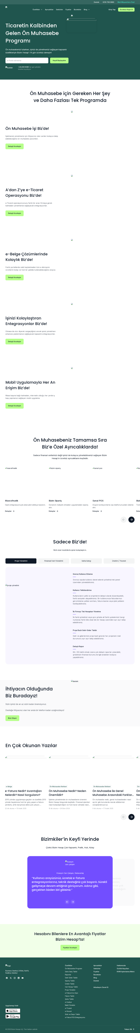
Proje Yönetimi (70, 990)
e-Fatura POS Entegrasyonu (75, 1017)
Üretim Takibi (69, 984)
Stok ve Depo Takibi (72, 1014)
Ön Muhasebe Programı (73, 968)
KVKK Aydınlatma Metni (126, 972)
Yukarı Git (128, 1029)
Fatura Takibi (69, 996)
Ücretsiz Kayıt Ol (126, 9)
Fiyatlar (68, 9)
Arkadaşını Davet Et (101, 987)
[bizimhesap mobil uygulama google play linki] (12, 1016)
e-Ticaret (68, 1008)
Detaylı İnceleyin (14, 146)
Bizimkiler (77, 9)
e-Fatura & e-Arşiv (71, 993)
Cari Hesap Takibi (71, 987)
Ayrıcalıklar (49, 9)
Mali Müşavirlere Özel (126, 2)
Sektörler (59, 9)
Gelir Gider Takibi (71, 978)
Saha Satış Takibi (71, 972)
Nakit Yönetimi (70, 1005)
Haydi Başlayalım (59, 60)
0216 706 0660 (108, 2)
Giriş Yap (112, 9)
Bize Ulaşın (12, 718)
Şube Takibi (69, 999)
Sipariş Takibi (70, 981)
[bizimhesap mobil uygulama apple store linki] (12, 1010)
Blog (85, 9)
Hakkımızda (121, 965)
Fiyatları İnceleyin (70, 948)
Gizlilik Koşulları (123, 968)
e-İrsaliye (68, 1002)
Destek (96, 2)
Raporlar (68, 975)
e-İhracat (68, 1011)
